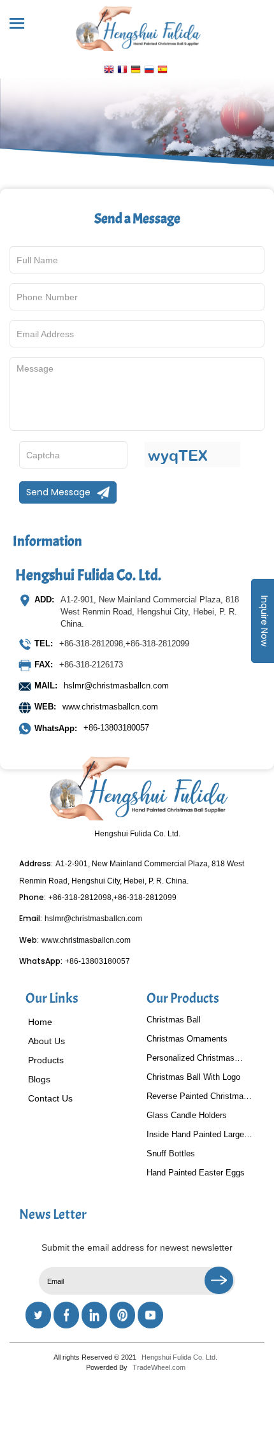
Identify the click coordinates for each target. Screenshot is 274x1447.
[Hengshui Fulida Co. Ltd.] (137, 25)
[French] (122, 70)
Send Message (58, 492)
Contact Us (50, 1098)
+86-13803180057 (91, 728)
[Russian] (149, 70)
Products (46, 1060)
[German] (136, 70)
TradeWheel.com (159, 1367)
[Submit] (219, 1280)
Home (40, 1022)
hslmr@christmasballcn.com (116, 685)
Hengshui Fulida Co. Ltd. (179, 1357)
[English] (109, 70)
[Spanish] (162, 70)
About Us (46, 1041)
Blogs (39, 1079)
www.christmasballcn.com (110, 706)
